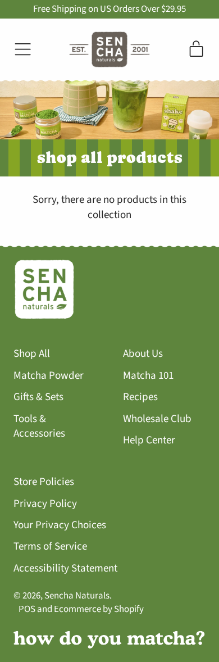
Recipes (140, 397)
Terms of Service (50, 546)
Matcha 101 (148, 375)
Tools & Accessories (39, 426)
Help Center (149, 440)
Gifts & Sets (38, 397)
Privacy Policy (45, 503)
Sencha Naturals (77, 595)
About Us (143, 353)
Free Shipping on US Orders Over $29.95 (109, 9)
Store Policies (43, 481)
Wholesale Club (157, 419)
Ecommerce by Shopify (99, 609)
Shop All (31, 353)
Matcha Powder (48, 375)
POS (27, 609)
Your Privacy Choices (59, 525)
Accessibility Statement (65, 568)
